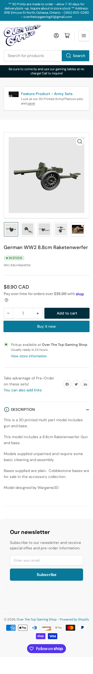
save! (31, 103)
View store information (29, 356)
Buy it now (46, 326)
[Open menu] (83, 35)
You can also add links (23, 390)
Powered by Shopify (74, 619)
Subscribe (47, 574)
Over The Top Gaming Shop (37, 619)
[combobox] (46, 55)
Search (79, 55)
